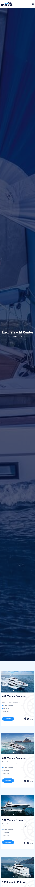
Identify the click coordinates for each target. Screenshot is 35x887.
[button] (13, 691)
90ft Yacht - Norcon (13, 820)
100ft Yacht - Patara (13, 882)
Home (15, 336)
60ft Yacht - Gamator (14, 696)
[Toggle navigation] (33, 4)
